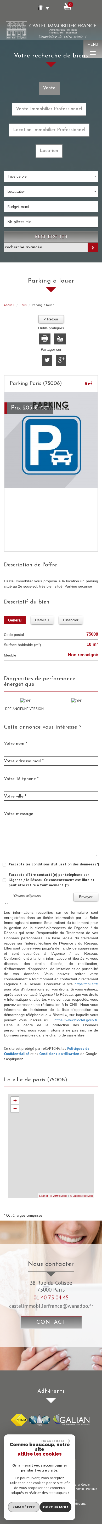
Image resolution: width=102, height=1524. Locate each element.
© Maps (58, 1195)
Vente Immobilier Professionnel (49, 109)
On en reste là (52, 1441)
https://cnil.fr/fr (86, 984)
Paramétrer (24, 1507)
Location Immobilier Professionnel (49, 129)
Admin (80, 1489)
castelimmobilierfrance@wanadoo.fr (51, 1306)
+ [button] (15, 1100)
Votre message (18, 814)
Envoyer (86, 897)
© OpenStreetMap (81, 1195)
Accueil (9, 305)
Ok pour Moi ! (55, 1507)
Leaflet (43, 1195)
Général (14, 620)
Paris (23, 305)
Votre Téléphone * (21, 779)
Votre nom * (15, 743)
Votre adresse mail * (24, 761)
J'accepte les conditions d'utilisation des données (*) (54, 864)
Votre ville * (15, 796)
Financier (70, 620)
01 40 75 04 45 (51, 1297)
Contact (51, 1322)
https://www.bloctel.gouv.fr (75, 1020)
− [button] (15, 1108)
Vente (49, 88)
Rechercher (51, 237)
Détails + (42, 620)
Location (49, 150)
